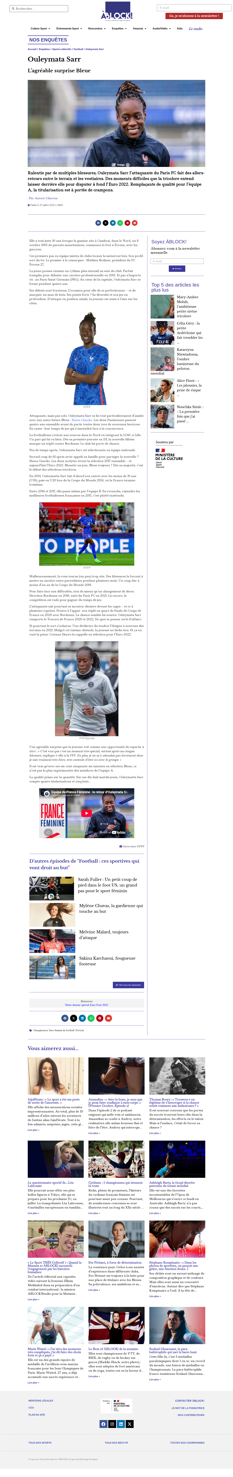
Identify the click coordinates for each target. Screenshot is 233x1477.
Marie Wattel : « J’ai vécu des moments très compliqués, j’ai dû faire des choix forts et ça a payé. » (54, 1352)
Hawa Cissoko (82, 420)
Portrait (79, 1030)
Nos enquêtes (48, 39)
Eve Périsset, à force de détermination (115, 1262)
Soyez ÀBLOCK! (169, 241)
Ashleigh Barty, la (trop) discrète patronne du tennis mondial (172, 1184)
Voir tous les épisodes (130, 985)
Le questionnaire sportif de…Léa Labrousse (51, 1184)
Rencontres (95, 28)
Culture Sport (39, 28)
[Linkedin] (121, 1424)
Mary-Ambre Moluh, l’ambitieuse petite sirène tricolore (187, 306)
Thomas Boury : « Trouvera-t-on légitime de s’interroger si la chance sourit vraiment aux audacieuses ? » (174, 1102)
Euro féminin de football (61, 1030)
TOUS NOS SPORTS (40, 1442)
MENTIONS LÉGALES (41, 1400)
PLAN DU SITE (37, 1414)
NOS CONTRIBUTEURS (191, 1415)
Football (78, 49)
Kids (180, 28)
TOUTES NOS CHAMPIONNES (187, 1442)
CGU (31, 1407)
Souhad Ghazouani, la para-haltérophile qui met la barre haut (173, 1350)
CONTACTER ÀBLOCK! (189, 1400)
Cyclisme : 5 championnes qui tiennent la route (115, 1184)
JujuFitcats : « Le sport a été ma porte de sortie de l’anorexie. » (54, 1101)
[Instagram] (112, 1424)
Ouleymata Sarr (95, 49)
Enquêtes (117, 28)
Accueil (32, 49)
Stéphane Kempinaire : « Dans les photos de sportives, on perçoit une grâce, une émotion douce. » (173, 1265)
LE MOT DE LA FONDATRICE (188, 1408)
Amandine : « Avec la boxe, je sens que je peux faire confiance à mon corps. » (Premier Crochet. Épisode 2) (115, 1102)
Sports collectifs (61, 49)
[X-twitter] (130, 1424)
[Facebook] (103, 1424)
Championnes (40, 1030)
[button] (98, 223)
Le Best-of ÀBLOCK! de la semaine (113, 1349)
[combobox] (39, 8)
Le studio (195, 28)
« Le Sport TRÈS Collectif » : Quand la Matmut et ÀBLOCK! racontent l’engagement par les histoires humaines (54, 1267)
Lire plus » (33, 1130)
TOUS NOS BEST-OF (116, 1442)
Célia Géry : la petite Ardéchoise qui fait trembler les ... (190, 333)
